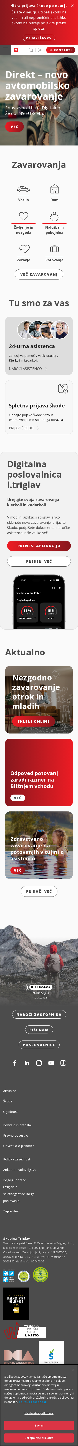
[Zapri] (73, 1370)
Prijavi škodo (39, 38)
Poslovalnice (39, 1044)
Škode (7, 1101)
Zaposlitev (11, 1211)
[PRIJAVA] (39, 50)
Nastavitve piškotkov (39, 1413)
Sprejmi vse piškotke (39, 1438)
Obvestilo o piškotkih (18, 1146)
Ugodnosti (11, 1112)
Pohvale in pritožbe (17, 1125)
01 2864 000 (42, 987)
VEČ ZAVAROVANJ (39, 274)
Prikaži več (39, 891)
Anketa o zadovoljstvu (19, 1170)
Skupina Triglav (16, 1238)
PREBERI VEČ (39, 561)
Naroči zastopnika (39, 1014)
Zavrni (39, 1425)
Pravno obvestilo (15, 1135)
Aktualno (9, 1091)
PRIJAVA (39, 50)
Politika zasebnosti (17, 1159)
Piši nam (39, 1029)
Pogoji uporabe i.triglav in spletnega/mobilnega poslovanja (18, 1190)
